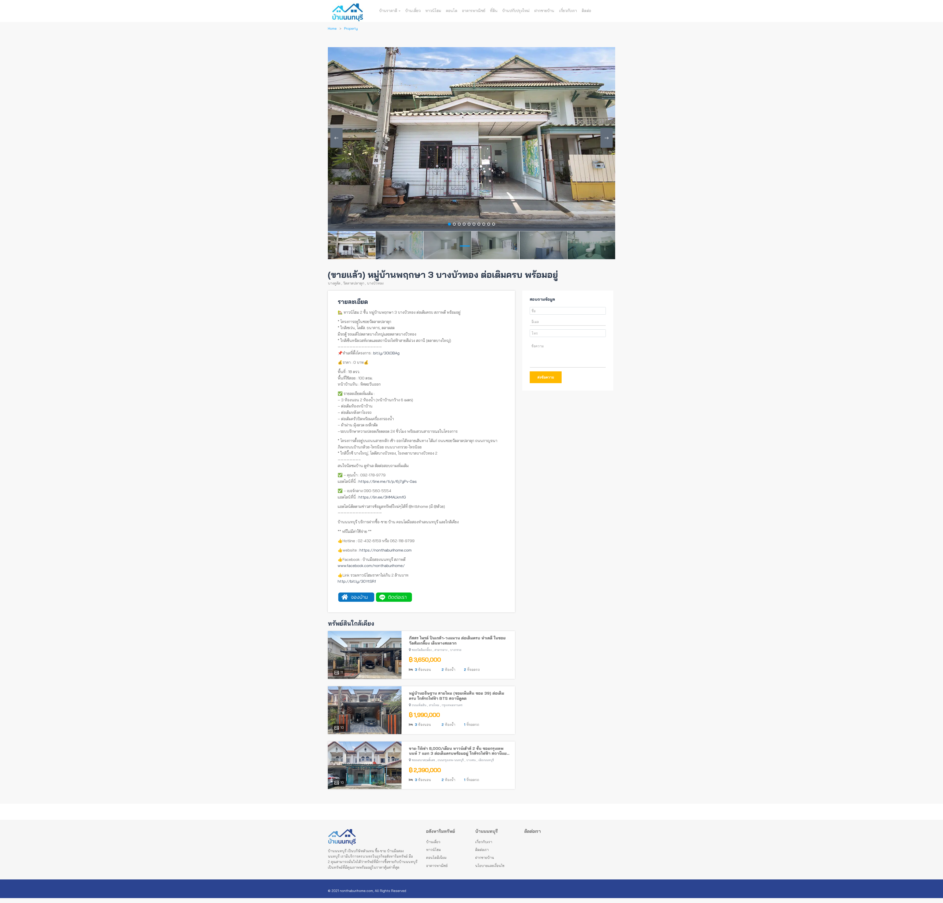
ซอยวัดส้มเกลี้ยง (422, 650)
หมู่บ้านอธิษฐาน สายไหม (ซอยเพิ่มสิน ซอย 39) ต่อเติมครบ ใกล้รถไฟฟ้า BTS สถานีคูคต (456, 696)
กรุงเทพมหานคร (452, 705)
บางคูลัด (334, 283)
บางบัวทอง (375, 283)
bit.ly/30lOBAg (386, 352)
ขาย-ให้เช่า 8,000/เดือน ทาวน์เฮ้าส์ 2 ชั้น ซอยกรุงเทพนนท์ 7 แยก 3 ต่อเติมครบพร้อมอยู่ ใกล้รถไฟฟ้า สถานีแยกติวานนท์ (459, 751)
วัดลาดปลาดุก (353, 283)
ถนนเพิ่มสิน (419, 705)
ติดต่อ (586, 10)
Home (332, 28)
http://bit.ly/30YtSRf (357, 581)
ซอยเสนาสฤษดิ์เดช (423, 760)
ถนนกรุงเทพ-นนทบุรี (451, 760)
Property (351, 28)
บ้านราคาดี (388, 10)
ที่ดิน (494, 10)
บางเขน (471, 760)
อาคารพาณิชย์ (473, 10)
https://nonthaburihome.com (386, 550)
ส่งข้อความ (545, 377)
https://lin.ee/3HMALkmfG (382, 497)
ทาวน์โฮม (433, 10)
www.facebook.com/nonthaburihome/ (371, 565)
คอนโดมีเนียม (436, 857)
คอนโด (451, 10)
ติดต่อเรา (482, 850)
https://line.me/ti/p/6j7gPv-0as (388, 481)
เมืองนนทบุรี (486, 760)
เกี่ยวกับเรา (568, 10)
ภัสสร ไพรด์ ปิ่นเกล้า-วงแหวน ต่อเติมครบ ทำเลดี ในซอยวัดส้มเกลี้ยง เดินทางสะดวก (457, 640)
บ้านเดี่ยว (413, 10)
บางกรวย (455, 650)
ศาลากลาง (440, 650)
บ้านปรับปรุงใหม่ (515, 10)
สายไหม (434, 705)
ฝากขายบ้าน (544, 10)
